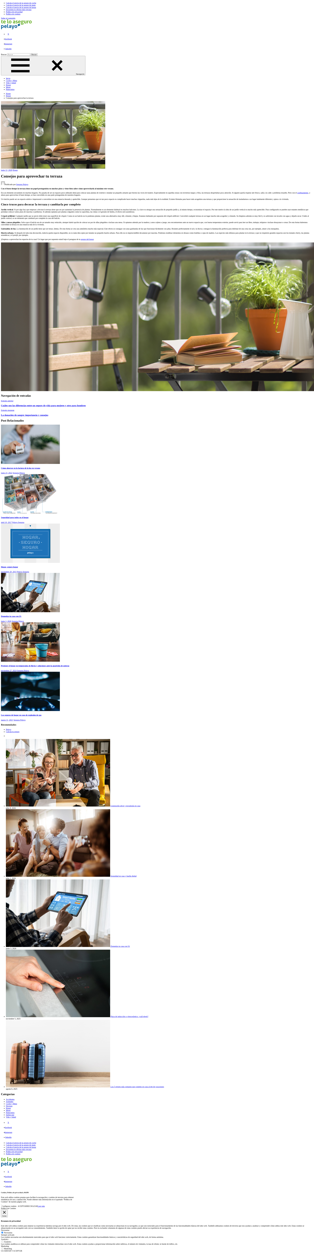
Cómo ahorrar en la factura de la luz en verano (20, 468)
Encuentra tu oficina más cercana (18, 1149)
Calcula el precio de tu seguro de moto (21, 1145)
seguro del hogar (87, 239)
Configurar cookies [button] (9, 1206)
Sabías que (10, 1115)
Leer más (41, 1206)
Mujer (8, 87)
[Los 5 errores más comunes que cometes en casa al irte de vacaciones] (58, 1087)
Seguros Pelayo (22, 184)
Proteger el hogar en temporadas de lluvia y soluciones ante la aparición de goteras (35, 666)
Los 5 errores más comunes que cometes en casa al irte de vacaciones (137, 1087)
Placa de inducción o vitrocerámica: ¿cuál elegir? (129, 1016)
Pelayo (8, 729)
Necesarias (8, 1233)
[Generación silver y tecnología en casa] (58, 806)
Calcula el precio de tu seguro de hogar (21, 1147)
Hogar (8, 85)
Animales (9, 1102)
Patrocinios (10, 89)
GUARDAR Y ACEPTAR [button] (11, 1251)
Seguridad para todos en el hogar (15, 517)
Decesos (9, 1106)
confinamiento (302, 193)
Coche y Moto (11, 81)
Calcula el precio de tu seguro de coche (21, 1143)
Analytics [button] (4, 1239)
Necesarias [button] (5, 1230)
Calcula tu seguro (12, 732)
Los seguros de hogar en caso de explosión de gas (21, 715)
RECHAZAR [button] (32, 1206)
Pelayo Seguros (18, 522)
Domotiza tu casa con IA (11, 616)
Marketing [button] (5, 1246)
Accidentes (10, 1099)
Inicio (8, 78)
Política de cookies (13, 1154)
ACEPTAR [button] (22, 1206)
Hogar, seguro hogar (9, 567)
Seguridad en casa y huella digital (124, 876)
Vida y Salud (11, 83)
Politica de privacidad (14, 1152)
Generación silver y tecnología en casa (125, 806)
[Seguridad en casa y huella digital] (58, 876)
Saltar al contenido (8, 18)
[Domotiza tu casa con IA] (58, 946)
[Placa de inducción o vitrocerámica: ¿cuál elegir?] (58, 1016)
